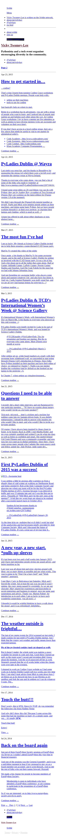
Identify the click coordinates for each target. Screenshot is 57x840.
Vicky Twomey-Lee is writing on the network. (30, 17)
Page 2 (4, 68)
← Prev (9, 805)
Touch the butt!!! (17, 699)
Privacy (15, 832)
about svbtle (12, 32)
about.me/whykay (14, 20)
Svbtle (9, 8)
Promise (24, 832)
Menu (9, 13)
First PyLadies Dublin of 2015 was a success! (24, 467)
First (3, 805)
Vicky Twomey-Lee (15, 39)
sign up (10, 34)
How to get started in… (23, 81)
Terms (7, 832)
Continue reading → (10, 151)
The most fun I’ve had (22, 236)
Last (31, 805)
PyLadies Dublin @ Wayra (26, 163)
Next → (24, 805)
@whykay (11, 22)
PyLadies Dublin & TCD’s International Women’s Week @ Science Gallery (26, 305)
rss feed (10, 25)
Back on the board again (24, 745)
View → (5, 732)
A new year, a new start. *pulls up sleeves (23, 550)
